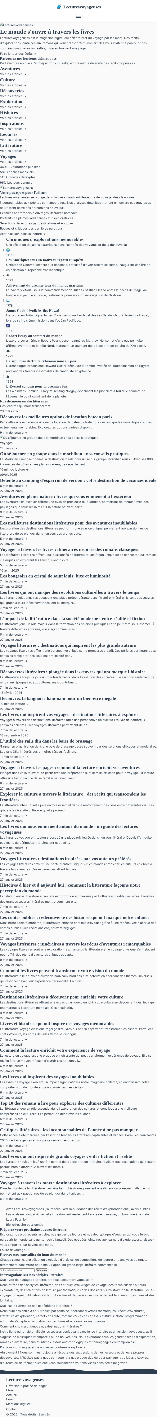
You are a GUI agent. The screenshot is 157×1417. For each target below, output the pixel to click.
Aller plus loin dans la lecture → (23, 234)
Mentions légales (18, 1404)
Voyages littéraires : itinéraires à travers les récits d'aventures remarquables (75, 943)
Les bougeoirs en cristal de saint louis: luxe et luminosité (55, 575)
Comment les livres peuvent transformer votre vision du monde (62, 970)
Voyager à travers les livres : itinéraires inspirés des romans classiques (69, 549)
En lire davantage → (14, 1250)
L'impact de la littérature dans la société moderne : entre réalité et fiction (72, 618)
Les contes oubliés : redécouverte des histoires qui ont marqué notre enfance (75, 917)
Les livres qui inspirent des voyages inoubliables (47, 1076)
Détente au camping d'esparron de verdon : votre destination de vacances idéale (78, 480)
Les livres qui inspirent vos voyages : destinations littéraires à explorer (69, 714)
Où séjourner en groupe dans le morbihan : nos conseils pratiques (64, 453)
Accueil (11, 1395)
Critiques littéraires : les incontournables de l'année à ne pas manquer (69, 1129)
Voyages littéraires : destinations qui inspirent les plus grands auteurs (68, 645)
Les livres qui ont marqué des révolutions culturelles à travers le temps (69, 592)
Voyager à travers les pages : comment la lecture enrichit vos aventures (70, 767)
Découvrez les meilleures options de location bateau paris (56, 416)
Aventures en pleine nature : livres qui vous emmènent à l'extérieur (66, 496)
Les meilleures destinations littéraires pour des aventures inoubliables (68, 522)
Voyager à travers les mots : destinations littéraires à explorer (60, 1182)
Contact (12, 1409)
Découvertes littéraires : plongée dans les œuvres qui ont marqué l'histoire (73, 671)
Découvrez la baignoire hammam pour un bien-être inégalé (58, 698)
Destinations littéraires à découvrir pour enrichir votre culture (61, 996)
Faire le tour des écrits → (18, 53)
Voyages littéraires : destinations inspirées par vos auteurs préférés (65, 858)
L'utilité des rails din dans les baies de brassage (46, 741)
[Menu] (78, 16)
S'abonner (41, 1270)
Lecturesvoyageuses (78, 6)
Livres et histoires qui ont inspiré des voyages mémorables (57, 1023)
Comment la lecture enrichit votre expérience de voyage (55, 1050)
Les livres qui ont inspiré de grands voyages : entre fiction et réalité (66, 1156)
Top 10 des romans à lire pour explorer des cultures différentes (61, 1103)
